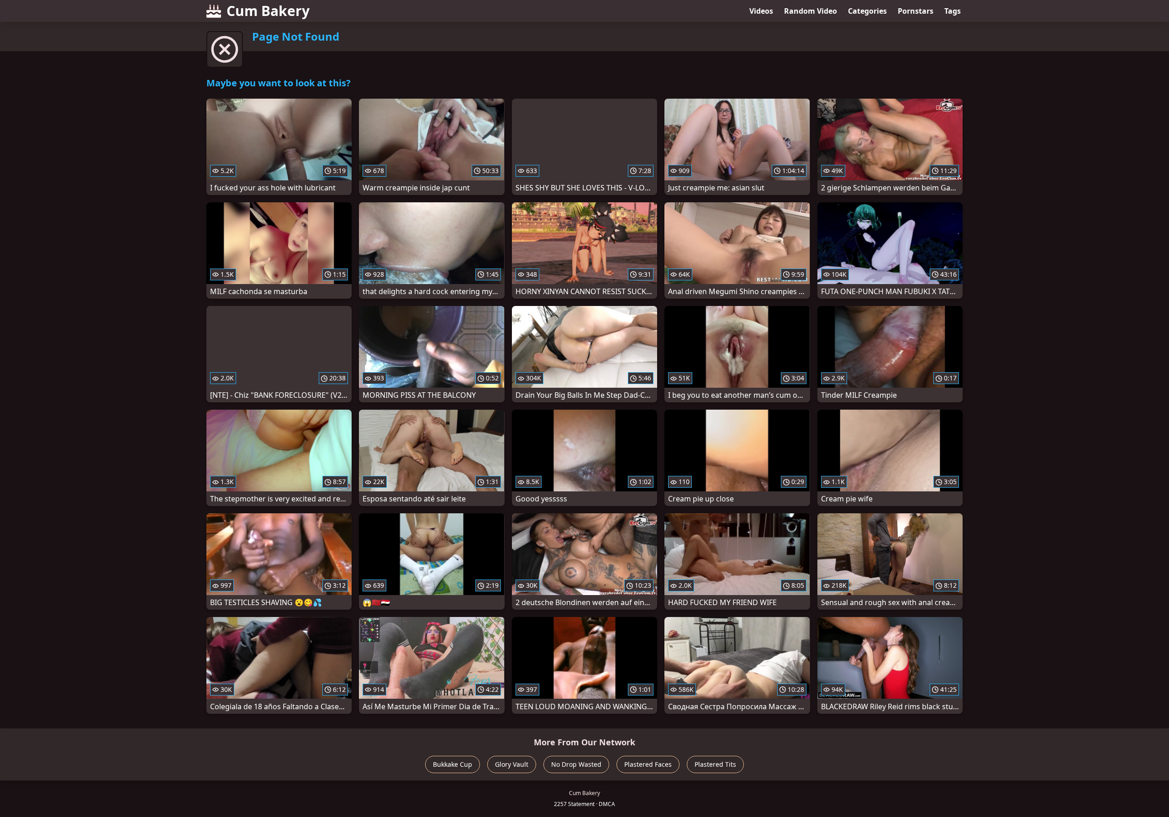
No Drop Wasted (576, 764)
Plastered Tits (715, 764)
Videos (761, 11)
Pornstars (915, 11)
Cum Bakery (268, 10)
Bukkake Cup (452, 764)
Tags (952, 11)
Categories (867, 11)
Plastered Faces (648, 764)
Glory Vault (511, 764)
